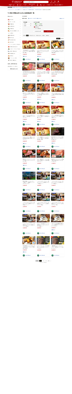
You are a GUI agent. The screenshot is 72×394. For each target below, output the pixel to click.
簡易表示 (58, 38)
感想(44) (25, 56)
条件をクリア (62, 18)
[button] (41, 24)
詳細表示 (62, 38)
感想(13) (39, 99)
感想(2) (39, 121)
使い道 (42, 5)
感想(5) (54, 99)
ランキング (25, 5)
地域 (19, 5)
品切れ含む (40, 18)
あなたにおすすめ (32, 5)
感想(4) (25, 121)
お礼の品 (11, 5)
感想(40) (39, 56)
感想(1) (25, 99)
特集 (37, 5)
